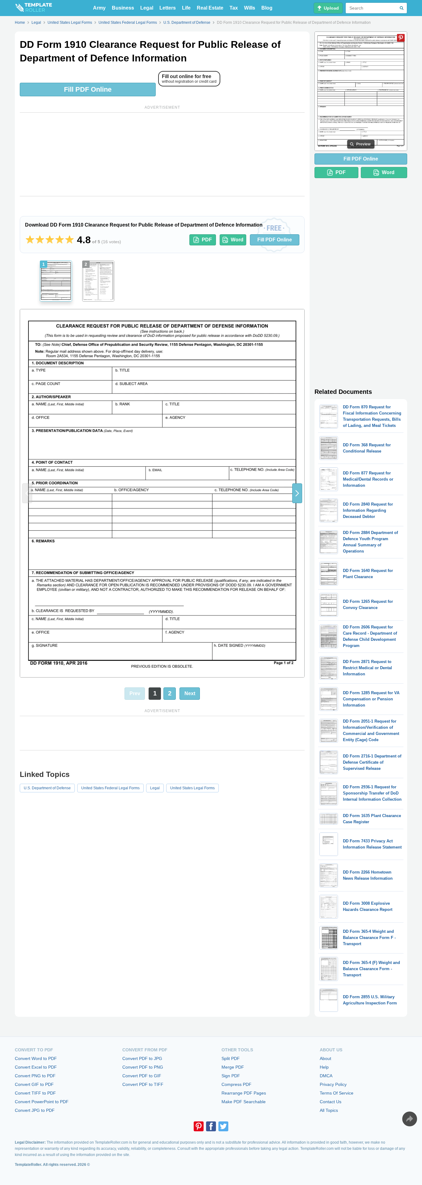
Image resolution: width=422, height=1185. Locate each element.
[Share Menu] (409, 1119)
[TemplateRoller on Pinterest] (199, 1126)
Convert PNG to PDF (35, 1075)
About (325, 1058)
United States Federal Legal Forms (110, 788)
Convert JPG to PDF (35, 1110)
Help (324, 1067)
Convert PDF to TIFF (142, 1084)
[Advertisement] (162, 154)
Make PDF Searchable (244, 1101)
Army (99, 7)
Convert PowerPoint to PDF (42, 1101)
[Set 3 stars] (50, 240)
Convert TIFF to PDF (35, 1093)
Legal (146, 7)
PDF (207, 239)
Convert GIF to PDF (34, 1084)
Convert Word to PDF (36, 1058)
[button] (297, 493)
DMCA (326, 1075)
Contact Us (330, 1101)
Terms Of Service (336, 1093)
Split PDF (231, 1058)
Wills (249, 7)
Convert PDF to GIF (141, 1075)
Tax (234, 7)
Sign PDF (231, 1075)
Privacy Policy (333, 1084)
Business (123, 7)
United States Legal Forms (192, 788)
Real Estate (210, 7)
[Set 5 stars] (69, 240)
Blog (266, 7)
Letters (167, 7)
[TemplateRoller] (33, 8)
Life (186, 7)
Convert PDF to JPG (142, 1058)
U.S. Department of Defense (47, 788)
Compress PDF (236, 1084)
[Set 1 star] (30, 240)
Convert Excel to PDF (36, 1067)
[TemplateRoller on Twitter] (223, 1126)
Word (237, 239)
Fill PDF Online (88, 89)
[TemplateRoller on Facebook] (211, 1126)
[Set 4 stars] (60, 240)
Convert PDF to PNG (142, 1067)
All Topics (329, 1110)
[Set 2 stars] (40, 240)
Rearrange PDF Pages (244, 1093)
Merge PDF (233, 1067)
